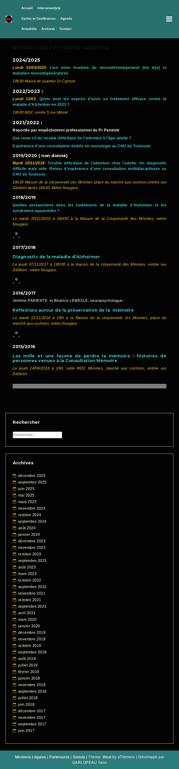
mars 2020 (27, 619)
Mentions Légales (30, 757)
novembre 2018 (32, 685)
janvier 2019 (29, 678)
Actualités (29, 29)
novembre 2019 (32, 639)
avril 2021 (27, 613)
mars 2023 (27, 574)
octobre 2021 (29, 600)
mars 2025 (27, 502)
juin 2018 (26, 704)
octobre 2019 (29, 646)
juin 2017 (26, 731)
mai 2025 (26, 495)
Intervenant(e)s (49, 8)
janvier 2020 (29, 626)
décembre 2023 (32, 541)
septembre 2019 (32, 652)
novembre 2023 (32, 548)
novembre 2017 (32, 718)
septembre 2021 (32, 606)
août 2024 (27, 528)
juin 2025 (26, 489)
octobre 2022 (29, 580)
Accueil (27, 8)
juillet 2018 (28, 698)
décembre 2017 (32, 711)
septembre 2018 (32, 691)
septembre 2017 (32, 724)
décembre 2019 (32, 633)
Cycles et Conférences (38, 18)
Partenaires (59, 757)
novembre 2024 (32, 508)
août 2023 (27, 567)
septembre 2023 (32, 561)
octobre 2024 (29, 515)
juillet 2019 (28, 665)
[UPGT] (9, 19)
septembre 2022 (32, 587)
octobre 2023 (29, 554)
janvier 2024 (29, 534)
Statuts (79, 757)
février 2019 (28, 672)
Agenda (66, 18)
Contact (66, 29)
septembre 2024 (32, 521)
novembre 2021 (32, 593)
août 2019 (27, 659)
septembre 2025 (32, 482)
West (107, 757)
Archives (48, 29)
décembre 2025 (32, 476)
